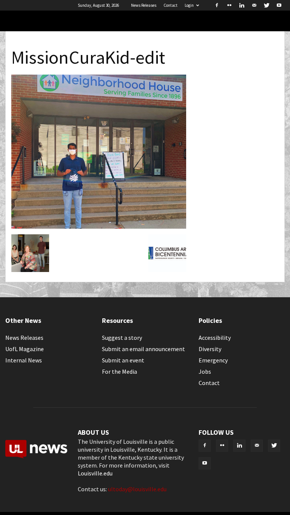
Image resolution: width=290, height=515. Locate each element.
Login (189, 5)
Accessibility (215, 337)
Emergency (213, 360)
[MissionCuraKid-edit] (98, 226)
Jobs (205, 371)
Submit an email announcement (143, 349)
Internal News (23, 360)
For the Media (119, 371)
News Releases (143, 5)
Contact (170, 5)
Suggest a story (122, 337)
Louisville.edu (95, 473)
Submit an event (123, 360)
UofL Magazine (24, 349)
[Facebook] (216, 5)
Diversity (210, 349)
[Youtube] (279, 5)
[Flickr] (229, 5)
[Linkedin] (241, 5)
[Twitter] (266, 5)
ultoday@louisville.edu (137, 489)
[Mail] (254, 5)
